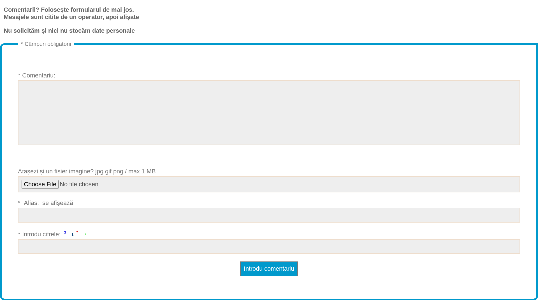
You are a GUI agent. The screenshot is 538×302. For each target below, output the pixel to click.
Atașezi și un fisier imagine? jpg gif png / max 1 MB (87, 171)
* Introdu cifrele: (40, 234)
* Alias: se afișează (46, 202)
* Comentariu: (36, 75)
